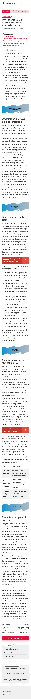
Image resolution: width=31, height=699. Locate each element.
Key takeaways (9, 36)
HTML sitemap (7, 692)
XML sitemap (6, 694)
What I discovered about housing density (15, 679)
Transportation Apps (7, 16)
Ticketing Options (9, 656)
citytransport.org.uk (12, 3)
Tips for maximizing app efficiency (13, 43)
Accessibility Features (11, 649)
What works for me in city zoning (15, 668)
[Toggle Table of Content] (25, 34)
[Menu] (28, 3)
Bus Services (8, 652)
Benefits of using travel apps (12, 41)
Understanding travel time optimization (15, 38)
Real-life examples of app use (12, 45)
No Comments (20, 28)
